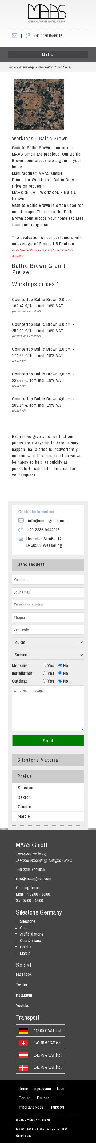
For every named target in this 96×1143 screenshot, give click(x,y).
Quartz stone (30, 940)
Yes (50, 665)
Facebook (23, 974)
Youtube (22, 1005)
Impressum (42, 1089)
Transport (56, 1107)
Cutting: (19, 681)
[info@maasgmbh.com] (14, 35)
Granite (24, 806)
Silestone (27, 788)
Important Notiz (31, 1107)
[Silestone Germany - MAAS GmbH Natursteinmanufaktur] (37, 15)
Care (24, 928)
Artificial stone (31, 934)
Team (60, 1089)
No (65, 665)
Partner (43, 1098)
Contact (25, 1098)
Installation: (23, 673)
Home (23, 1089)
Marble (24, 816)
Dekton (24, 797)
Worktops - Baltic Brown (40, 138)
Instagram (24, 995)
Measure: (20, 665)
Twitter (21, 984)
